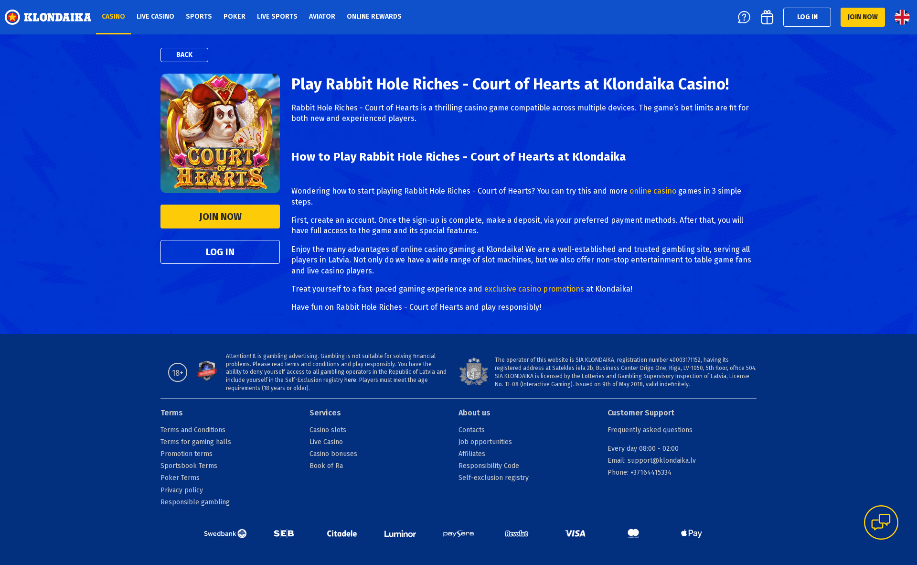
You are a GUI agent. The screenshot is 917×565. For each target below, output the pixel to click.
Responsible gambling (195, 502)
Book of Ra (326, 466)
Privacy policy (181, 490)
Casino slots (327, 430)
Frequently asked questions (650, 430)
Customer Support (641, 412)
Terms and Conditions (192, 430)
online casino (652, 191)
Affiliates (471, 454)
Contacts (471, 430)
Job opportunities (485, 442)
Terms (171, 412)
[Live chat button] (881, 523)
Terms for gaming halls (195, 442)
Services (325, 412)
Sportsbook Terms (188, 466)
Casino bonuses (333, 454)
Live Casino (326, 442)
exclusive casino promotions (534, 288)
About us (474, 412)
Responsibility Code (488, 466)
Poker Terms (180, 478)
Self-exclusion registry (493, 478)
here (350, 380)
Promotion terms (186, 454)
